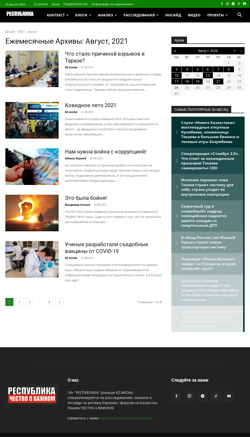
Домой (10, 32)
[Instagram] (227, 4)
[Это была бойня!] (32, 213)
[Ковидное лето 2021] (32, 120)
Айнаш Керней (75, 158)
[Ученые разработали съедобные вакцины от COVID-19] (32, 259)
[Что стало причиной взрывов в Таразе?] (32, 69)
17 (176, 81)
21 (218, 81)
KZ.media (71, 67)
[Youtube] (244, 4)
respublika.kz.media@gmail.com (126, 418)
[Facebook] (222, 4)
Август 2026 (208, 50)
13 (208, 75)
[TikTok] (238, 4)
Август (32, 32)
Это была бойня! (86, 198)
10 (176, 75)
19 (197, 81)
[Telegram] (233, 4)
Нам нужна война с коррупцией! (105, 152)
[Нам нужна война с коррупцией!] (32, 166)
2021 (21, 32)
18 (187, 81)
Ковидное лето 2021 (90, 105)
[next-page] (59, 302)
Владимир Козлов (77, 204)
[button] (239, 15)
